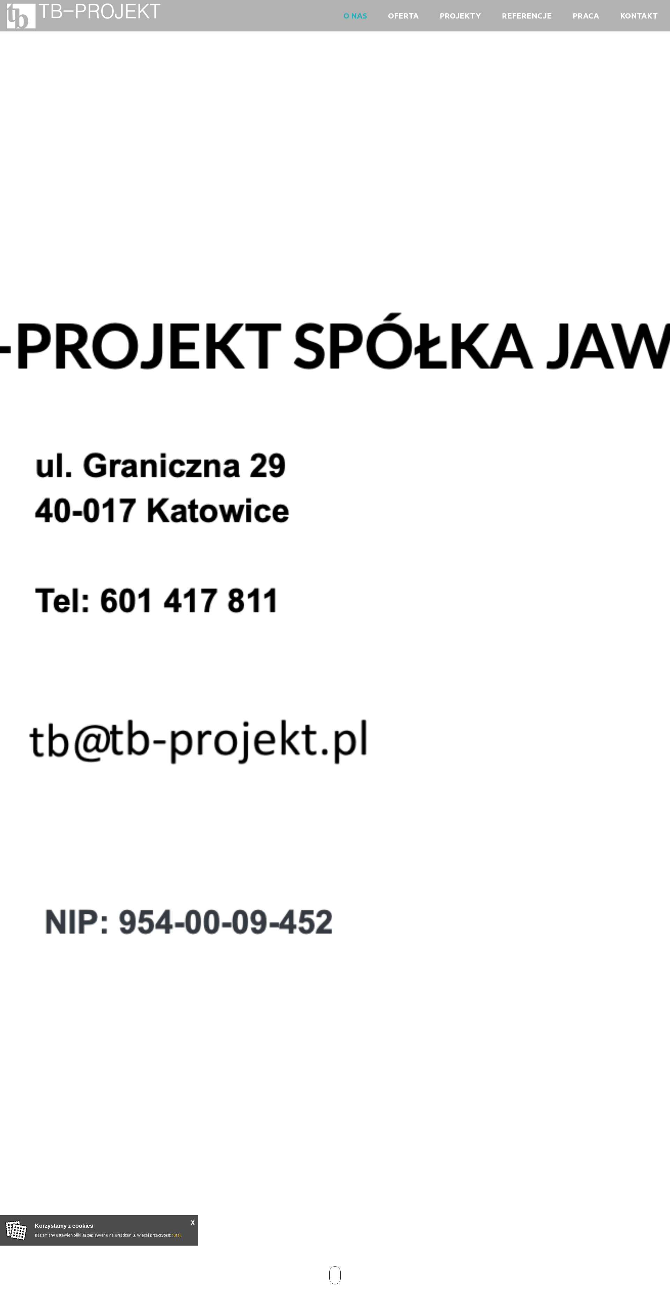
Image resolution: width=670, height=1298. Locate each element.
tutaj (176, 1235)
